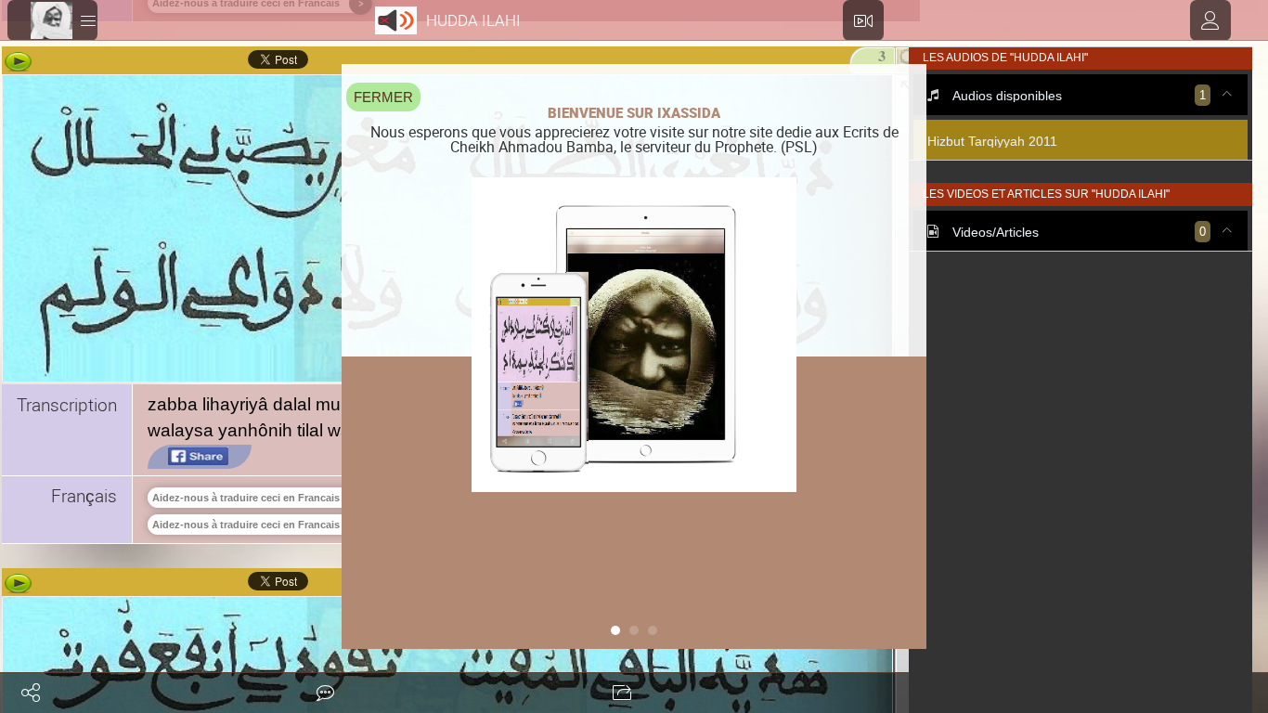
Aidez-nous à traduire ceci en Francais (246, 497)
